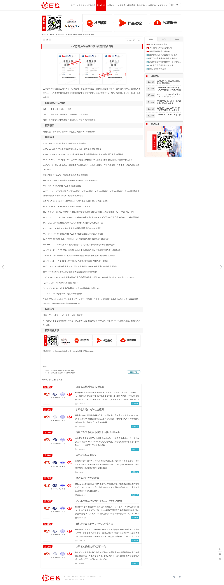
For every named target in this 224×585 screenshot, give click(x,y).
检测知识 (101, 5)
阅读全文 (135, 403)
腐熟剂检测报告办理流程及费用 (62, 370)
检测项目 (80, 5)
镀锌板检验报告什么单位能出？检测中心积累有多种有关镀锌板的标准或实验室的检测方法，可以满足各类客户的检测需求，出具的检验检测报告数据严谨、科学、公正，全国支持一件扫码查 (107, 555)
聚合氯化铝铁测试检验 (87, 478)
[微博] (180, 577)
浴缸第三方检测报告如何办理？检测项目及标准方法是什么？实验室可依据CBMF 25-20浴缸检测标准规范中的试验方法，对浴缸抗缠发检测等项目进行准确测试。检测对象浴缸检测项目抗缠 (107, 464)
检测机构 (91, 5)
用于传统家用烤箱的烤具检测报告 (163, 58)
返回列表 (133, 372)
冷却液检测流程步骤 (157, 69)
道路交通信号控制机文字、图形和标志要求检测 (168, 62)
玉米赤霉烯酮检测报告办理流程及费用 (80, 35)
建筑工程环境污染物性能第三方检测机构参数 (99, 500)
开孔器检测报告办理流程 (159, 51)
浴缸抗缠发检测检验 (86, 455)
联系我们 (75, 576)
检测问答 (141, 5)
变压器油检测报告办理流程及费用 (63, 373)
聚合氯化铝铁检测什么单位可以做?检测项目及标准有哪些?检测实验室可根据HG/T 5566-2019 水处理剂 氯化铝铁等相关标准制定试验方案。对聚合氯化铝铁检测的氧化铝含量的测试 (107, 487)
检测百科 (152, 5)
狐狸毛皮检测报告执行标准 (90, 386)
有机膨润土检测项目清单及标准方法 (94, 523)
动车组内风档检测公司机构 (160, 48)
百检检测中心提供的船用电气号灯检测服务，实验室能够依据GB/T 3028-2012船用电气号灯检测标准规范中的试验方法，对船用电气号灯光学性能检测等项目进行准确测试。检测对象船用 (107, 418)
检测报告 (122, 5)
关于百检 (161, 5)
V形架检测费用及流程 (158, 44)
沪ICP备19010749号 (94, 576)
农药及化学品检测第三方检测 (161, 65)
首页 (73, 5)
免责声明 (82, 576)
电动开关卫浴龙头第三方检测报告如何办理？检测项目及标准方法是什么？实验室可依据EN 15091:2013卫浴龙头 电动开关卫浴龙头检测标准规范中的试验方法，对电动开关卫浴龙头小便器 (107, 441)
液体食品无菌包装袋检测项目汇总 (163, 55)
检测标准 (111, 5)
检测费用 (131, 5)
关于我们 (67, 576)
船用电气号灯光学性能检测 (90, 409)
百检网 (81, 579)
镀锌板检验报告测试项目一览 (91, 546)
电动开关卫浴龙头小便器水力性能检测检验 (98, 432)
